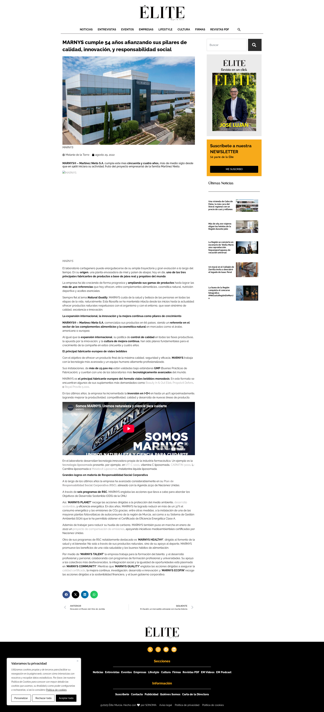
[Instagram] (158, 649)
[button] (239, 29)
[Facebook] (166, 649)
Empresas (146, 29)
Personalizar (21, 698)
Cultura (184, 29)
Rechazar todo (43, 698)
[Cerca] (77, 661)
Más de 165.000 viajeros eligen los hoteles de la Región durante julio (219, 226)
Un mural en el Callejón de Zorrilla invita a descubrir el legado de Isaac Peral (221, 269)
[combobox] (227, 45)
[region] (44, 681)
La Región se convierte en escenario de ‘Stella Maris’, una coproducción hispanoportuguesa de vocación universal (221, 247)
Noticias (86, 29)
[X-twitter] (150, 649)
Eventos (127, 29)
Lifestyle (165, 29)
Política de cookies (56, 690)
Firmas (200, 29)
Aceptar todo (66, 698)
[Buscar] (255, 45)
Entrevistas (107, 29)
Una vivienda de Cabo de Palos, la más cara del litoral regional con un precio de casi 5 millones (220, 205)
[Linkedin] (174, 649)
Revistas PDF (219, 29)
